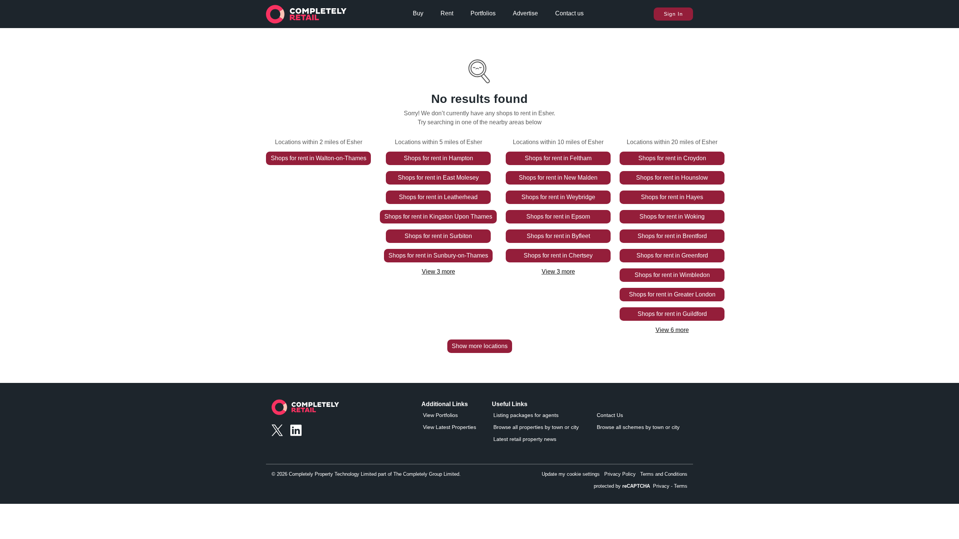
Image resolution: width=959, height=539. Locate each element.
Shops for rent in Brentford (672, 236)
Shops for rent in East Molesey (438, 177)
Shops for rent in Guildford (672, 314)
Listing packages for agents (526, 415)
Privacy (661, 486)
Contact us (569, 13)
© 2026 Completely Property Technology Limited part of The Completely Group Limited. (366, 474)
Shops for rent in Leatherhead (438, 197)
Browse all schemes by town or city (638, 427)
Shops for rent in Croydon (672, 158)
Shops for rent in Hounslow (672, 177)
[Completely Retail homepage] (305, 409)
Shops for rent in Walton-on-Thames (318, 158)
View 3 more (438, 271)
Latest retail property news (524, 439)
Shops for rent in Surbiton (438, 236)
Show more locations (480, 346)
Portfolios (483, 13)
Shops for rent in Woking (672, 216)
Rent (447, 13)
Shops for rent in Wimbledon (672, 275)
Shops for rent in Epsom (558, 216)
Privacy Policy (620, 474)
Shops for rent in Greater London (672, 294)
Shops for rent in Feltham (558, 158)
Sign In (673, 14)
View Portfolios (440, 415)
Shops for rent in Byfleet (558, 236)
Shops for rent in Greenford (672, 255)
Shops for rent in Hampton (438, 158)
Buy (418, 13)
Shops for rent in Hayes (672, 197)
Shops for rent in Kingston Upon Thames (438, 216)
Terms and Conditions (663, 474)
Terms (680, 486)
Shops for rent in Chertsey (558, 255)
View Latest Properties (449, 427)
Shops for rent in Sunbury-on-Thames (438, 255)
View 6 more (672, 330)
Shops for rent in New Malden (558, 177)
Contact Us (610, 415)
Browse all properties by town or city (536, 427)
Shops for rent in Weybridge (558, 197)
